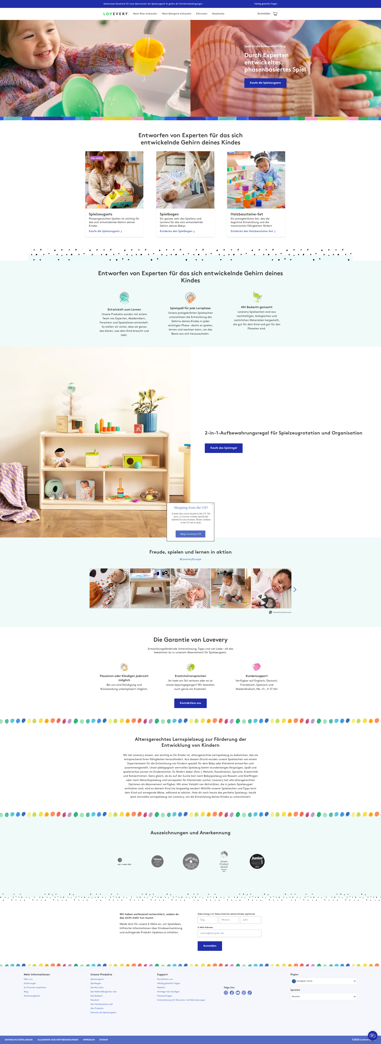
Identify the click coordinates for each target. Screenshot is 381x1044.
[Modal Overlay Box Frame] (190, 522)
